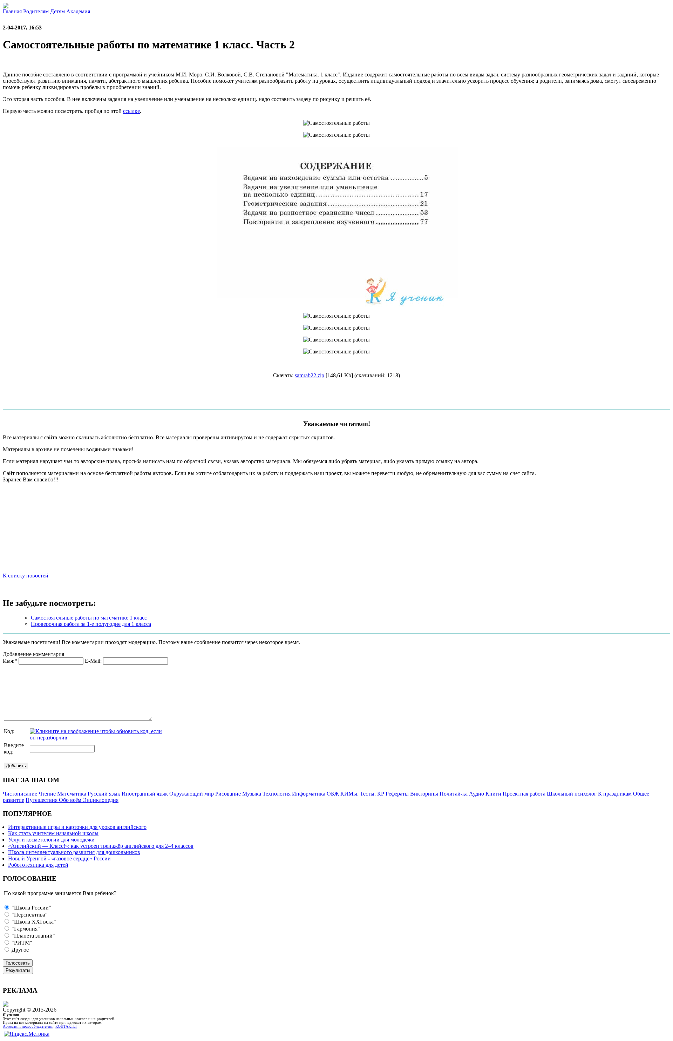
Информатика (308, 794)
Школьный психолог (572, 794)
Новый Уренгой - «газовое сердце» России (59, 858)
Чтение (47, 794)
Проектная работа (524, 794)
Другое (19, 950)
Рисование (228, 794)
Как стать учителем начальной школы (53, 833)
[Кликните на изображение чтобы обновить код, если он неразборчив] (96, 738)
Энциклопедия (100, 800)
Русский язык (104, 794)
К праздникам (615, 794)
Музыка (251, 794)
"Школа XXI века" (33, 922)
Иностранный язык (145, 794)
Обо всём (71, 800)
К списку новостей (25, 576)
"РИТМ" (21, 943)
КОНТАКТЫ (66, 1026)
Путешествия (42, 800)
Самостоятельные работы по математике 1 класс (89, 618)
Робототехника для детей (38, 865)
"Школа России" (30, 908)
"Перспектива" (29, 915)
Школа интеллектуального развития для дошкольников (74, 852)
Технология (277, 794)
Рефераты (397, 794)
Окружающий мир (191, 794)
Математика (71, 794)
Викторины (424, 794)
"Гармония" (25, 929)
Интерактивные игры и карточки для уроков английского (77, 827)
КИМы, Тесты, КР (362, 794)
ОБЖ (333, 794)
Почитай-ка (454, 794)
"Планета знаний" (32, 936)
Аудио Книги (485, 794)
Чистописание (20, 794)
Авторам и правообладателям (28, 1026)
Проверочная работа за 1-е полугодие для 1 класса (91, 624)
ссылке (131, 111)
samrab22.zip (309, 375)
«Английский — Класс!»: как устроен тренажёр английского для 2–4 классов (100, 846)
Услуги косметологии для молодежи (51, 840)
